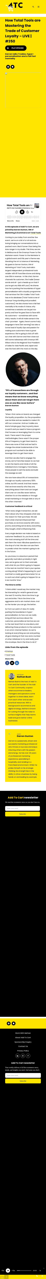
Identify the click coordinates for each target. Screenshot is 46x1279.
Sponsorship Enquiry (23, 1042)
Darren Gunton (20, 229)
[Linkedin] (17, 1056)
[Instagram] (23, 1056)
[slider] (24, 1270)
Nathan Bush (24, 677)
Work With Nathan (23, 1033)
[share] (42, 1275)
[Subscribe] (37, 1275)
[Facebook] (28, 1056)
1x (40, 1270)
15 (2, 1270)
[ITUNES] (12, 67)
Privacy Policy (23, 1051)
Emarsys (9, 651)
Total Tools (35, 233)
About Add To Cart (23, 1037)
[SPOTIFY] (8, 67)
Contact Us (23, 1046)
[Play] (8, 1270)
